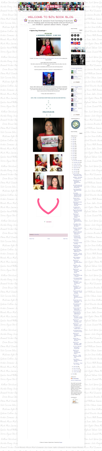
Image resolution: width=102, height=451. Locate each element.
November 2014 (76, 162)
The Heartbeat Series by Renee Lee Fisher (77, 331)
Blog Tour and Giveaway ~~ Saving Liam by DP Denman (77, 317)
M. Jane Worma (76, 77)
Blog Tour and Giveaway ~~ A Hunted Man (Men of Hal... (77, 262)
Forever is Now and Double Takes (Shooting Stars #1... (77, 309)
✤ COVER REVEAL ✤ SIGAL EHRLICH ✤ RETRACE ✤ (77, 186)
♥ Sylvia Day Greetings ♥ (76, 240)
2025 (73, 139)
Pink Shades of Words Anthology (77, 243)
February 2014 (76, 370)
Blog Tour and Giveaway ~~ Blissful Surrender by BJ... (77, 297)
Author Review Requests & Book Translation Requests (32, 11)
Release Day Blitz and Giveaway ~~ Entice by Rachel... (77, 292)
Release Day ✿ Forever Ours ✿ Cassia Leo (76, 199)
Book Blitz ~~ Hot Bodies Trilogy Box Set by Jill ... (77, 266)
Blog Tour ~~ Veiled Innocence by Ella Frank (77, 356)
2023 (73, 143)
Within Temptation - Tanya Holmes (77, 258)
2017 (73, 153)
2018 (73, 151)
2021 (73, 146)
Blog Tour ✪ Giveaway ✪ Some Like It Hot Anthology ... (77, 211)
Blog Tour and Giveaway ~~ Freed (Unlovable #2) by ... (77, 320)
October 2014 (76, 164)
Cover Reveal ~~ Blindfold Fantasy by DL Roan (77, 360)
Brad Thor (75, 91)
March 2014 (75, 368)
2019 (73, 150)
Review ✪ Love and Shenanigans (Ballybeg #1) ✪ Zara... (77, 182)
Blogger (60, 442)
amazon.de (52, 11)
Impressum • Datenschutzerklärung (68, 11)
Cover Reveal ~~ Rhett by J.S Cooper (77, 364)
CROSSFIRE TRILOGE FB (54, 58)
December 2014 (76, 160)
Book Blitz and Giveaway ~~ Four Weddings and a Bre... (77, 288)
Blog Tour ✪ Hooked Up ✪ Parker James (77, 175)
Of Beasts (76, 76)
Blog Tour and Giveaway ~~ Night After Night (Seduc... (77, 343)
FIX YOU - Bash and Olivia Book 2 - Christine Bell (77, 347)
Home (20, 11)
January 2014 (76, 371)
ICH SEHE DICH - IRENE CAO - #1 (77, 208)
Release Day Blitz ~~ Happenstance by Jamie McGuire (77, 313)
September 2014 (76, 165)
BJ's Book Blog (75, 378)
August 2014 (76, 167)
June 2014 (75, 171)
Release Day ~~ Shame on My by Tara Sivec (77, 339)
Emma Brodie (76, 110)
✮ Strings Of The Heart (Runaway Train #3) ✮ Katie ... (77, 237)
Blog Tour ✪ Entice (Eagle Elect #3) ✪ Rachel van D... (77, 250)
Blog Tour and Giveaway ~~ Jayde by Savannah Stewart (77, 271)
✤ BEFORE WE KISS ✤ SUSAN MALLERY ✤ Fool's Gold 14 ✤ (77, 204)
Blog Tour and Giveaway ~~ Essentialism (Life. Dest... (77, 335)
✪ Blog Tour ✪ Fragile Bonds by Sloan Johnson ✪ (77, 233)
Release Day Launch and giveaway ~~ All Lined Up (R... (77, 301)
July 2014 (75, 169)
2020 (73, 148)
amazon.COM (58, 11)
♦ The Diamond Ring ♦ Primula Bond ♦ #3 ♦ (77, 279)
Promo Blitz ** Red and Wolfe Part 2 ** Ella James (77, 225)
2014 (73, 159)
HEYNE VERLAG (42, 58)
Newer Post (31, 238)
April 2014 (75, 366)
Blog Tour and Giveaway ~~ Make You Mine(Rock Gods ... (77, 283)
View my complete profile (76, 380)
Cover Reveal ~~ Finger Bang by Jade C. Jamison (77, 275)
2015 (73, 157)
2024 (73, 141)
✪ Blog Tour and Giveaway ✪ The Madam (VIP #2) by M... (77, 220)
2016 (73, 155)
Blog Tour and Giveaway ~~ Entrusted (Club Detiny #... (76, 352)
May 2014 (75, 173)
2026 (73, 137)
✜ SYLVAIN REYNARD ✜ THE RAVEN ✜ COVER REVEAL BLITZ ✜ (77, 195)
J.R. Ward (75, 96)
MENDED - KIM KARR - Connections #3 (77, 178)
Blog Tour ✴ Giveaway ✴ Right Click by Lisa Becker (77, 229)
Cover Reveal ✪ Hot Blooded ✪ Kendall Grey (77, 190)
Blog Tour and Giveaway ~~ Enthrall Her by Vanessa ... (76, 215)
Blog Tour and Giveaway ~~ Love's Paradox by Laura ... (77, 324)
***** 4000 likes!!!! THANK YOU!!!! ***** (77, 328)
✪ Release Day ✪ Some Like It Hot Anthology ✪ (77, 246)
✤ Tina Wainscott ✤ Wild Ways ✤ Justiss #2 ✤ (77, 305)
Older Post (65, 238)
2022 (73, 144)
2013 (73, 373)
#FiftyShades (46, 11)
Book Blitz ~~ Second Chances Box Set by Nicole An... (77, 254)
